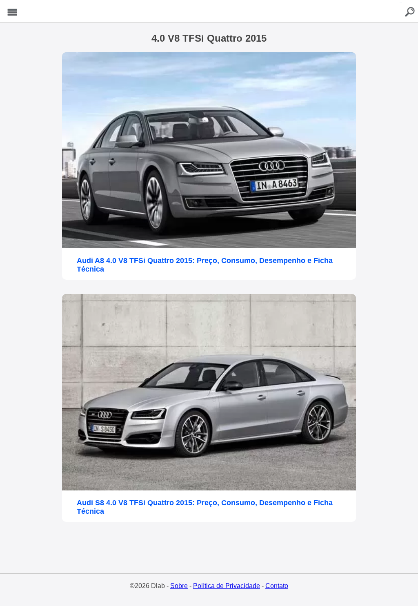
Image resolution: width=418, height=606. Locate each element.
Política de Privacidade (226, 585)
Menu (12, 12)
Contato (276, 585)
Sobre (179, 585)
